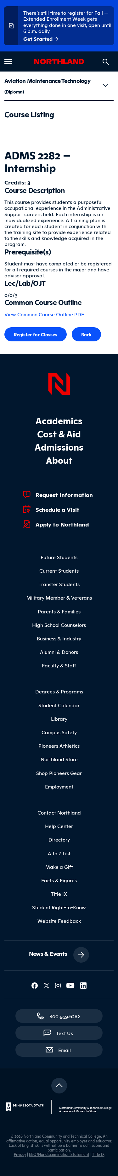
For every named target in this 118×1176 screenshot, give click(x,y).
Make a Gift (59, 866)
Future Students (59, 556)
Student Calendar (59, 705)
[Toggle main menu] (8, 61)
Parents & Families (59, 611)
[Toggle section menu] (105, 85)
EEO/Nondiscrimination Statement (59, 1154)
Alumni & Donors (59, 651)
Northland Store (59, 759)
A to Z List (59, 853)
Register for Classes (35, 334)
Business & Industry (59, 638)
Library (59, 718)
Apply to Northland (62, 524)
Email (67, 1049)
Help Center (59, 825)
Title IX (59, 893)
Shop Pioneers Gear (59, 772)
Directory (59, 839)
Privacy (20, 1154)
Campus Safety (59, 732)
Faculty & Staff (59, 665)
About (59, 460)
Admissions (59, 447)
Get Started (38, 38)
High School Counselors (59, 624)
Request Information (64, 494)
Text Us (64, 1032)
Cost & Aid (59, 433)
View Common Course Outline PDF (44, 314)
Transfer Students (59, 583)
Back (86, 334)
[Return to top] (59, 1085)
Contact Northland (59, 812)
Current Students (59, 570)
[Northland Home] (59, 383)
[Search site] (106, 62)
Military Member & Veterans (59, 597)
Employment (59, 786)
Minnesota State (86, 1111)
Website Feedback (59, 920)
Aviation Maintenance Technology (47, 85)
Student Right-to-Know (59, 907)
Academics (59, 420)
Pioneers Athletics (59, 745)
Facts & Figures (59, 880)
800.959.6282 (64, 1016)
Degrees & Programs (59, 691)
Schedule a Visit (57, 509)
